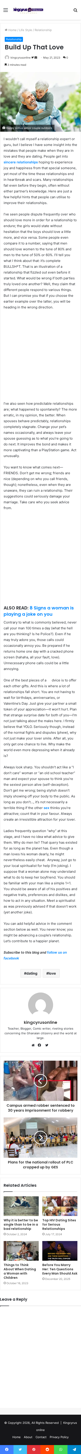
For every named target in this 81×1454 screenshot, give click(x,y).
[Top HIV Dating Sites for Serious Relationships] (59, 1206)
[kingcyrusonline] (28, 10)
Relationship (43, 30)
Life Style (25, 30)
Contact (41, 1437)
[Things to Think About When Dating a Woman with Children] (21, 1251)
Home (12, 30)
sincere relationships (21, 162)
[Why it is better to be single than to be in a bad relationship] (21, 1206)
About (28, 1437)
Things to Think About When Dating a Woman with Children (20, 1271)
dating (31, 973)
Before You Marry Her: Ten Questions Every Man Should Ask (59, 1269)
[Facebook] (40, 1045)
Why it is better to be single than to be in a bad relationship (21, 1224)
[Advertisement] (40, 356)
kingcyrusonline (21, 57)
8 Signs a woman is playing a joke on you (39, 611)
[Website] (34, 1045)
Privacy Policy (59, 1437)
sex (46, 808)
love (52, 973)
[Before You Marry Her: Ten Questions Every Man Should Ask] (59, 1251)
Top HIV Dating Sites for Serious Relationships (59, 1224)
